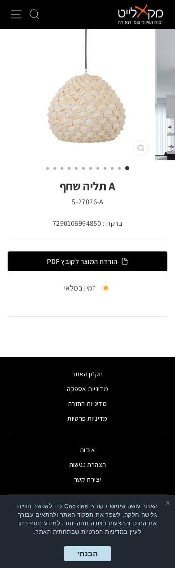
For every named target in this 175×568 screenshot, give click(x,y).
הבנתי (87, 553)
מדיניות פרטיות (87, 418)
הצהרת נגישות (87, 464)
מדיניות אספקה (87, 388)
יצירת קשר (87, 479)
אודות (87, 449)
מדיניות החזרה (87, 403)
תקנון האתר (87, 373)
